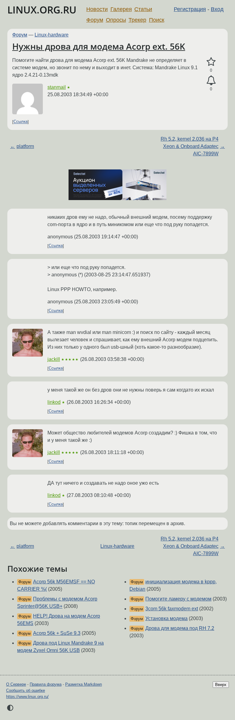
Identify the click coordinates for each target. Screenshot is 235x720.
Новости (97, 9)
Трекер (137, 20)
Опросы (116, 20)
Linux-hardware (52, 34)
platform (25, 146)
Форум (94, 20)
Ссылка (20, 121)
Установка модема (166, 618)
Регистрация (190, 9)
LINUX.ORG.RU (41, 9)
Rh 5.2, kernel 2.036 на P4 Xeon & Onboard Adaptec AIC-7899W (189, 146)
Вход (217, 9)
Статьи (143, 9)
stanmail (56, 87)
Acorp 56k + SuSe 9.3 (56, 633)
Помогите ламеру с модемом (178, 598)
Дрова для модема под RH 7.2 (179, 628)
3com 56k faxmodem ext (171, 608)
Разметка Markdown (83, 684)
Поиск (156, 20)
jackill (53, 359)
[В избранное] (211, 61)
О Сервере (16, 684)
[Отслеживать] (211, 80)
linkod (54, 402)
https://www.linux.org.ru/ (27, 696)
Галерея (121, 9)
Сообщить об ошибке (25, 690)
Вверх (220, 684)
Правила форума (46, 684)
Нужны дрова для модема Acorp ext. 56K (98, 46)
